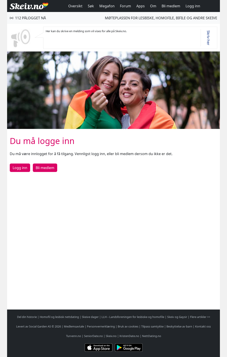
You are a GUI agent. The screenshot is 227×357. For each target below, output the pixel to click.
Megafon (107, 6)
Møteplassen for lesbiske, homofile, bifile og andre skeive (161, 18)
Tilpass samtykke (152, 326)
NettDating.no (151, 336)
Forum (125, 6)
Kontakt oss (203, 326)
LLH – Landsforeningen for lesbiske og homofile (133, 317)
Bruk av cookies (128, 326)
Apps (140, 6)
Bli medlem (171, 6)
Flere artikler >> (200, 317)
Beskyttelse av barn (179, 326)
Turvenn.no (73, 336)
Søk (91, 6)
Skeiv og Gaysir (177, 317)
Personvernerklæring (101, 326)
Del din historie (27, 317)
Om (153, 6)
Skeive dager (90, 317)
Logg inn (193, 6)
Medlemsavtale (74, 326)
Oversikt (75, 6)
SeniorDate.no (93, 336)
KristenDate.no (129, 336)
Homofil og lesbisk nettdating (59, 317)
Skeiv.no (111, 336)
